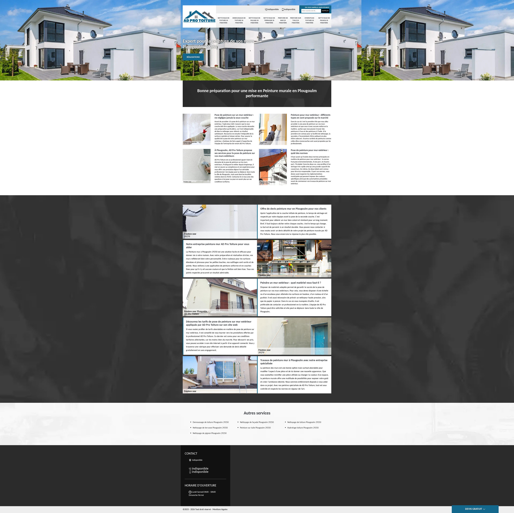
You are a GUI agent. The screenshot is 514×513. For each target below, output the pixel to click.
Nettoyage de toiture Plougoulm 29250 (304, 422)
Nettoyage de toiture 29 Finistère (223, 20)
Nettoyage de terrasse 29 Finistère (269, 20)
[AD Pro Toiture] (199, 15)
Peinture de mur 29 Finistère (283, 20)
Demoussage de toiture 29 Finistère (239, 20)
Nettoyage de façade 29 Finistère (254, 20)
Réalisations (193, 57)
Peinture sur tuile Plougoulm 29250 (255, 428)
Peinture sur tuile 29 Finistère (295, 20)
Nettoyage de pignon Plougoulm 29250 (209, 433)
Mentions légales (220, 509)
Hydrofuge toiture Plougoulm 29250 (303, 428)
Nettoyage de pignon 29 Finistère (324, 20)
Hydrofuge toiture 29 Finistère (309, 20)
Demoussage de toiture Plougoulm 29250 (211, 422)
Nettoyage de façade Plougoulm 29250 (257, 422)
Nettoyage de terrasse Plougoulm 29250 (210, 428)
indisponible (273, 9)
